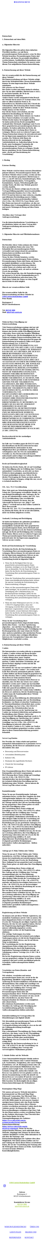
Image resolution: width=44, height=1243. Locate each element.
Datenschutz (26, 1200)
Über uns (34, 1227)
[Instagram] (4, 1185)
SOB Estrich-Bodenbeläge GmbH (15, 296)
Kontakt (29, 1237)
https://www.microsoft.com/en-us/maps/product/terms (14, 1121)
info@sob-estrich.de (14, 312)
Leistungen (15, 1232)
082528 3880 (10, 310)
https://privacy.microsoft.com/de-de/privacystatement (15, 1127)
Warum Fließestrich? (15, 1227)
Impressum (17, 1200)
